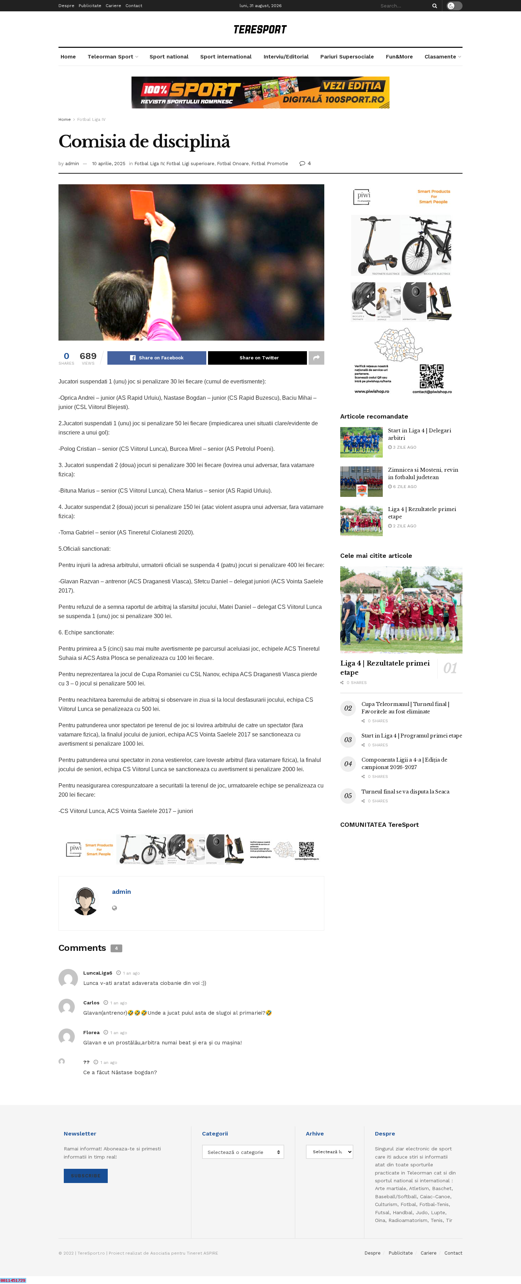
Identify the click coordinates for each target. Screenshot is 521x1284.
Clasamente (440, 57)
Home (68, 57)
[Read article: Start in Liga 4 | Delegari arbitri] (361, 442)
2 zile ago (404, 525)
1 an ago (131, 973)
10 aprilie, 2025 (108, 163)
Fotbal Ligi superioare (190, 163)
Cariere (113, 5)
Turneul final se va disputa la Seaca (405, 792)
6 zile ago (404, 486)
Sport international (226, 57)
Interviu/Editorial (286, 57)
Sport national (169, 57)
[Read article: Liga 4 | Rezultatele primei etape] (361, 521)
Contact (133, 5)
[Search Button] (433, 5)
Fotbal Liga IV (91, 119)
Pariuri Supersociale (347, 57)
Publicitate (90, 5)
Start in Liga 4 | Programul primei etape (412, 736)
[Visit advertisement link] (260, 98)
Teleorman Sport (110, 57)
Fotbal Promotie (269, 163)
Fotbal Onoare (233, 163)
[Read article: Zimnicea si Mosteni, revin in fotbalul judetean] (361, 481)
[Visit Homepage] (260, 29)
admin (72, 163)
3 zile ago (404, 447)
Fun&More (399, 57)
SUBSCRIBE (86, 1175)
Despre (66, 5)
